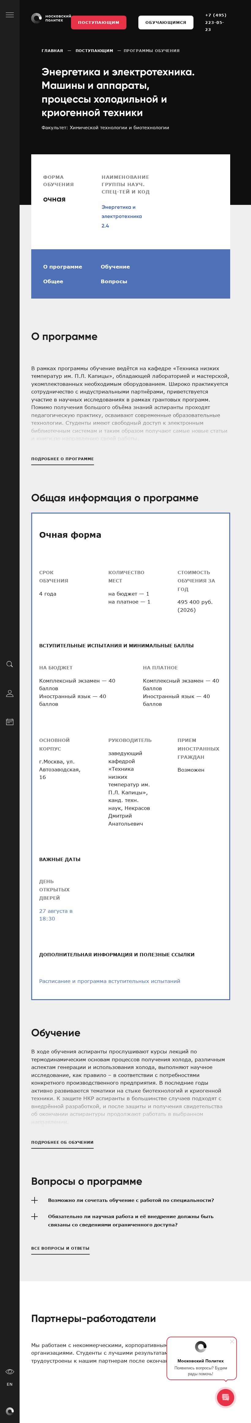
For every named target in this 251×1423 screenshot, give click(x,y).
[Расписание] (10, 721)
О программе (62, 266)
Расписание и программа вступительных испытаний (109, 981)
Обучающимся (165, 22)
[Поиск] (10, 664)
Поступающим (98, 22)
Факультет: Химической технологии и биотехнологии (105, 127)
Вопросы (114, 281)
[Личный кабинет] (10, 692)
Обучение (115, 266)
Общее (53, 281)
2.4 (105, 226)
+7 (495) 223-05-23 (216, 22)
